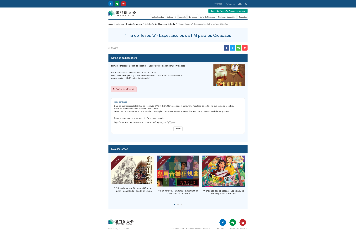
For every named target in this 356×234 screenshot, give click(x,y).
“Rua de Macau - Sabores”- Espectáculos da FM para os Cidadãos (178, 192)
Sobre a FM (171, 17)
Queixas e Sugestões (227, 17)
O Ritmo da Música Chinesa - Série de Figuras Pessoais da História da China (133, 189)
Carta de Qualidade (207, 17)
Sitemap (220, 228)
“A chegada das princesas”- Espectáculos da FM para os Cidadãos (223, 192)
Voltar (178, 128)
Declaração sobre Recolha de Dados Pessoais (190, 228)
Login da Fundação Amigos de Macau (228, 11)
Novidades (192, 17)
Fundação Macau (134, 23)
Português (230, 3)
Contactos (242, 17)
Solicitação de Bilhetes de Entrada (160, 23)
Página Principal (157, 17)
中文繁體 (218, 3)
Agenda (182, 17)
